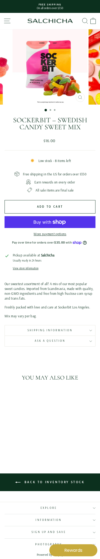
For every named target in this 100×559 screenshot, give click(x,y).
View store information (25, 268)
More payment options (50, 234)
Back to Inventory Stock (54, 482)
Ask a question (50, 341)
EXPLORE (49, 508)
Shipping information (50, 330)
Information (48, 520)
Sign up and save (48, 532)
